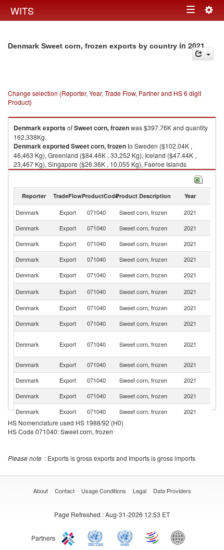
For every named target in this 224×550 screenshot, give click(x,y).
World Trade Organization (152, 537)
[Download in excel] (198, 178)
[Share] (203, 53)
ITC (69, 537)
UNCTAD (97, 537)
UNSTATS (125, 537)
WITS (22, 10)
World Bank (180, 537)
